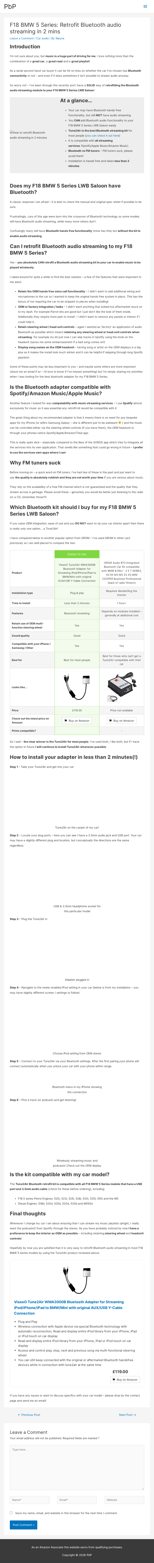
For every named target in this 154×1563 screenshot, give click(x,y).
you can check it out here (102, 135)
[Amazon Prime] (76, 730)
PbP (10, 6)
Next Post (127, 1415)
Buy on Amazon (79, 720)
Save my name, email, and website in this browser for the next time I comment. (66, 1513)
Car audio (42, 38)
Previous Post (29, 1415)
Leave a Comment (22, 38)
